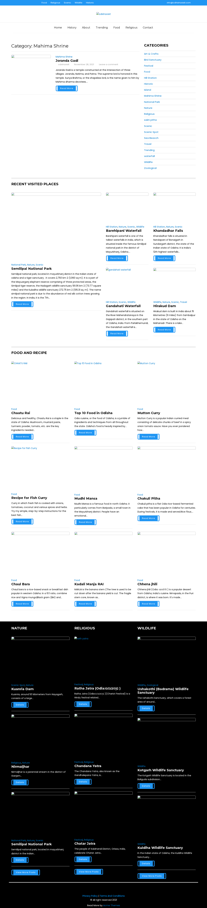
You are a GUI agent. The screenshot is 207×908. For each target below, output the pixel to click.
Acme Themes (111, 905)
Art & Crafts (151, 53)
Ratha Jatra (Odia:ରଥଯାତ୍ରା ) (97, 688)
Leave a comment (108, 64)
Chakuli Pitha (148, 498)
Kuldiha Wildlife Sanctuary (160, 848)
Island (147, 89)
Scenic (67, 2)
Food (44, 2)
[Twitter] (19, 2)
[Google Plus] (30, 2)
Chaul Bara (20, 584)
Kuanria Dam (22, 689)
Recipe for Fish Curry (29, 498)
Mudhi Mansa (85, 498)
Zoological (150, 168)
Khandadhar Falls (168, 231)
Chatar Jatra (84, 843)
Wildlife (78, 2)
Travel (147, 144)
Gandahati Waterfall (123, 306)
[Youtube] (25, 2)
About (86, 27)
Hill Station (150, 78)
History (71, 27)
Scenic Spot (151, 132)
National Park (152, 102)
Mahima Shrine (64, 56)
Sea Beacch (151, 138)
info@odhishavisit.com (179, 2)
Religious (55, 2)
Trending (102, 27)
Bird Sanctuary (152, 59)
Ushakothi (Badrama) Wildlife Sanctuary (163, 690)
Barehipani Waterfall (124, 231)
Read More (66, 88)
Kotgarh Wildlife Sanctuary (160, 770)
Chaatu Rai (20, 413)
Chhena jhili (147, 584)
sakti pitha (150, 120)
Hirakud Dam (164, 306)
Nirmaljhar (20, 767)
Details (20, 704)
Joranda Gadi (67, 61)
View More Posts (26, 872)
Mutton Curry (148, 413)
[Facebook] (13, 2)
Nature (148, 108)
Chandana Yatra (87, 766)
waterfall (149, 156)
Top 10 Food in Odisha (93, 413)
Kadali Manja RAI (89, 584)
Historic (90, 2)
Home (58, 27)
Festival (148, 65)
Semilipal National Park (31, 269)
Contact (148, 27)
